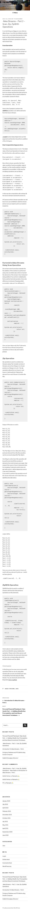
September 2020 (7, 832)
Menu (16, 12)
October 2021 (6, 818)
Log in (4, 856)
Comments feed (7, 863)
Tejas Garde (10, 2)
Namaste (15, 776)
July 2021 (5, 821)
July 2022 (5, 804)
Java (17, 688)
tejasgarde (18, 18)
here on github (12, 680)
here (15, 31)
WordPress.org (6, 866)
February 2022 (6, 811)
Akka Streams (10, 688)
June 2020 (5, 835)
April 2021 (5, 828)
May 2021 (5, 825)
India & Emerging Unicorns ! (10, 758)
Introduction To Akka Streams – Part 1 (13, 749)
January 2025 (6, 801)
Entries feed (6, 859)
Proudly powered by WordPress (11, 908)
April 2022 (5, 808)
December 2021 (7, 814)
